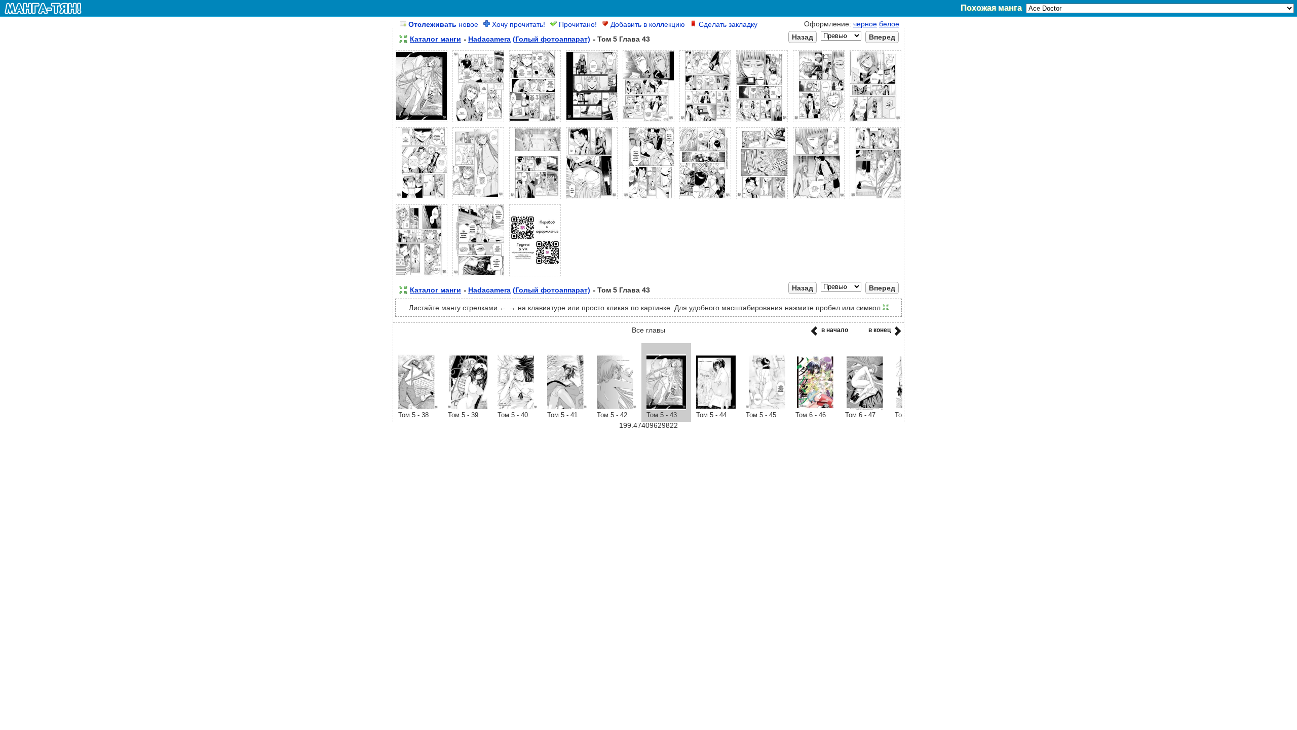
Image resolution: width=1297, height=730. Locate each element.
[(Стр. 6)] (705, 122)
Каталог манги (435, 39)
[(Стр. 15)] (705, 199)
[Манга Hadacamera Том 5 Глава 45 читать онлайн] (765, 408)
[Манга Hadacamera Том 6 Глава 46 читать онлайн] (815, 408)
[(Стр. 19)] (421, 276)
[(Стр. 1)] (421, 122)
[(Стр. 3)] (535, 122)
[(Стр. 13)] (591, 199)
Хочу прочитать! (517, 24)
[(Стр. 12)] (535, 199)
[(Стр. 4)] (591, 122)
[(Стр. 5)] (648, 122)
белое (889, 24)
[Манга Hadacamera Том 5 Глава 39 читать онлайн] (467, 408)
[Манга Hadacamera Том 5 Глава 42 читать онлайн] (616, 408)
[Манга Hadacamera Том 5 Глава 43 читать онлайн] (666, 408)
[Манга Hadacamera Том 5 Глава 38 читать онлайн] (418, 408)
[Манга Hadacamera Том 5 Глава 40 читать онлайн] (517, 408)
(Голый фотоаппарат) (551, 39)
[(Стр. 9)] (875, 122)
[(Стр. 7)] (762, 122)
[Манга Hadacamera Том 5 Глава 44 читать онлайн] (716, 408)
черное (865, 24)
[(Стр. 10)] (421, 199)
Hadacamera (489, 39)
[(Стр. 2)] (478, 122)
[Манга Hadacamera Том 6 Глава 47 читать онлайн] (865, 408)
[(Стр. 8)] (818, 122)
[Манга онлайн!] (43, 8)
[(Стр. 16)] (762, 199)
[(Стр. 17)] (818, 199)
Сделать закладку (727, 24)
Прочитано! (577, 24)
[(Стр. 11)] (478, 199)
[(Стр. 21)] (535, 276)
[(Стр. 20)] (478, 276)
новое (443, 24)
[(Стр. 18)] (875, 199)
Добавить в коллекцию (646, 24)
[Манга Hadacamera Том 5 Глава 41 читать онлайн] (567, 408)
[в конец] (896, 334)
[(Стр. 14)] (648, 199)
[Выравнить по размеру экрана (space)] (403, 39)
